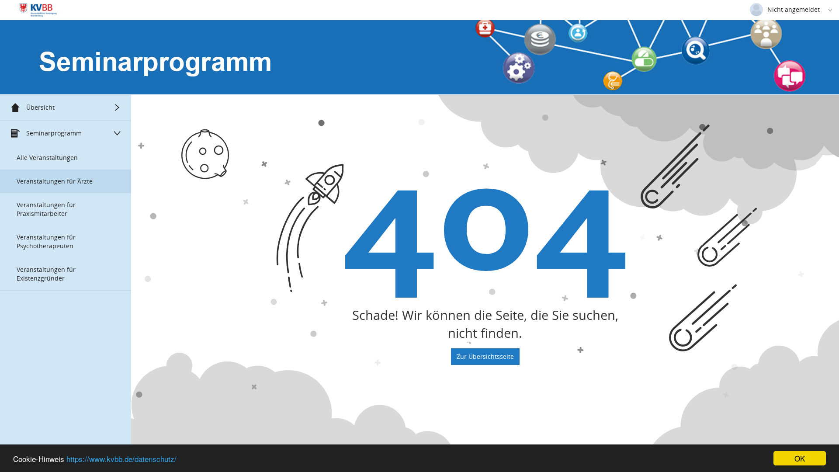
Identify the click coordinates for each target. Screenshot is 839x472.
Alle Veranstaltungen (47, 157)
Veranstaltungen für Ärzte (55, 181)
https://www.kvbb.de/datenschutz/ (121, 458)
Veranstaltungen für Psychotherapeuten (46, 241)
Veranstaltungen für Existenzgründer (46, 273)
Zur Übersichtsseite (485, 356)
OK (799, 458)
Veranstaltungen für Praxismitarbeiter (46, 209)
